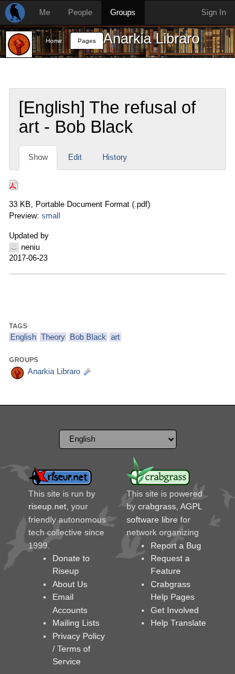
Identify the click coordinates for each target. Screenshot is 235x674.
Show (38, 157)
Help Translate (178, 623)
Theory (53, 337)
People (80, 12)
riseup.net (47, 506)
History (114, 157)
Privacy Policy (78, 636)
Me (44, 12)
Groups (123, 12)
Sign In (213, 12)
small (51, 215)
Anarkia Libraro (151, 38)
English (23, 337)
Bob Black (88, 337)
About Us (69, 584)
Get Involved (175, 610)
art (115, 337)
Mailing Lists (75, 623)
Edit (75, 157)
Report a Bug (176, 545)
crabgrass (157, 506)
